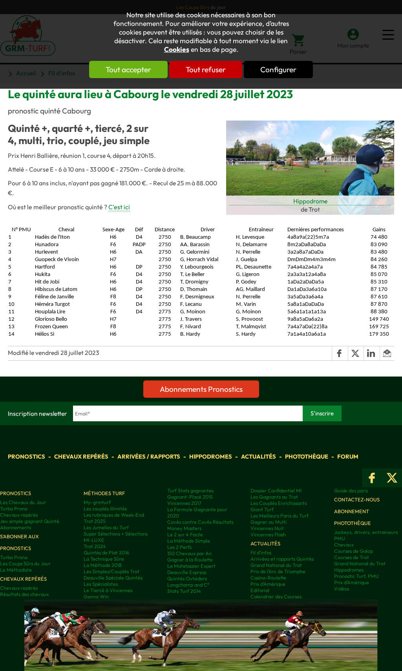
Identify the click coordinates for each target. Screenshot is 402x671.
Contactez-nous (357, 499)
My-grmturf (97, 502)
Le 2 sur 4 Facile (185, 534)
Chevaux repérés (81, 456)
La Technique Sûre (104, 559)
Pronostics (26, 456)
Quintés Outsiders (187, 578)
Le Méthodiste (16, 570)
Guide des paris (351, 490)
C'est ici (119, 207)
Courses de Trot (351, 557)
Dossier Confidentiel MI (276, 490)
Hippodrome (310, 201)
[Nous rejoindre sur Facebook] (372, 477)
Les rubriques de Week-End (114, 515)
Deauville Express (186, 572)
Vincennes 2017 (184, 503)
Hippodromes (210, 456)
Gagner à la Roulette (190, 559)
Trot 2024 (95, 546)
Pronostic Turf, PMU (356, 576)
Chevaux (344, 544)
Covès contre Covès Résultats (200, 522)
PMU (339, 538)
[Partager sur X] (356, 353)
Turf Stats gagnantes (190, 490)
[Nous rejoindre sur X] (392, 477)
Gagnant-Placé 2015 (190, 497)
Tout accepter (128, 69)
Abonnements (15, 527)
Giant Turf (262, 509)
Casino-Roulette (268, 577)
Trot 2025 (95, 521)
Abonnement (351, 511)
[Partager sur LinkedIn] (371, 353)
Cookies (176, 49)
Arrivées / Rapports (148, 456)
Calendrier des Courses (276, 596)
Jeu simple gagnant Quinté (29, 521)
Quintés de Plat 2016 (106, 552)
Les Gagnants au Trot (274, 497)
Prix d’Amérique (351, 582)
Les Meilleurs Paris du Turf (279, 515)
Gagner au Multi (268, 522)
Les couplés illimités (105, 508)
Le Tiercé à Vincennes (108, 590)
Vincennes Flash (268, 534)
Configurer (278, 69)
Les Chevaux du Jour (23, 502)
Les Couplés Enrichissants (278, 503)
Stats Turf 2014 (184, 591)
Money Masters (184, 528)
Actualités (258, 456)
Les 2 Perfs (179, 547)
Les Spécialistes (101, 584)
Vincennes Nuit (267, 528)
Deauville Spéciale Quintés (113, 577)
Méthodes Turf (104, 493)
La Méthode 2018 (103, 565)
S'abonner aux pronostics (19, 542)
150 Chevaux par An (189, 553)
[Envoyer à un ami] (387, 353)
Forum (347, 456)
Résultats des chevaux (24, 594)
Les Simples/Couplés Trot (111, 571)
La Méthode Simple (188, 541)
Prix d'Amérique (267, 584)
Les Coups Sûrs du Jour (25, 563)
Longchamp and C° (188, 584)
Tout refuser (206, 69)
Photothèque (306, 456)
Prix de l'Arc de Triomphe (277, 571)
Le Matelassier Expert (191, 566)
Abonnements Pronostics (201, 389)
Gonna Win (96, 596)
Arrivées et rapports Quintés (282, 559)
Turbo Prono (13, 508)
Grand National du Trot (276, 565)
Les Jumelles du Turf (106, 527)
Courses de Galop (353, 551)
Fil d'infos (260, 552)
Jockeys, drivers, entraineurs (366, 532)
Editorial (259, 590)
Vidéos (341, 588)
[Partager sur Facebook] (339, 353)
